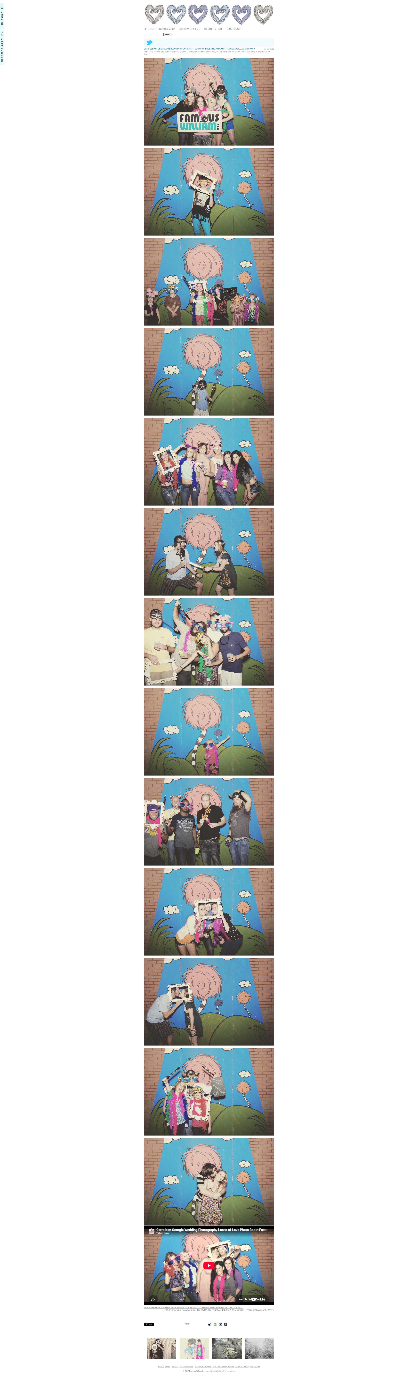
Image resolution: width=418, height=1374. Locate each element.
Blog (167, 1366)
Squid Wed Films (189, 29)
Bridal (175, 1366)
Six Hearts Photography (159, 29)
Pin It (187, 1324)
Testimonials (242, 1366)
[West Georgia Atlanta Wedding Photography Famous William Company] (209, 25)
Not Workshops (203, 1366)
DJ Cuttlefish (213, 29)
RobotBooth (234, 29)
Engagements (186, 1366)
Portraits (217, 1366)
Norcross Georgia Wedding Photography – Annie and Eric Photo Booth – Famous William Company (219, 1310)
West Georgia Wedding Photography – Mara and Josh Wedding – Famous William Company (193, 1307)
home (161, 1366)
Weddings (229, 1366)
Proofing (255, 1366)
